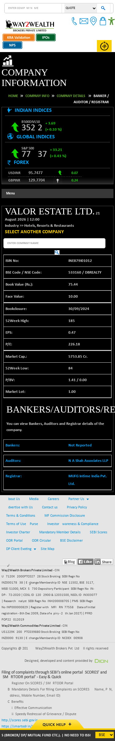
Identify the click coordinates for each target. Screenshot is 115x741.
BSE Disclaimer (71, 530)
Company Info (37, 85)
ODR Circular (41, 530)
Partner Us (76, 489)
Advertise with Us (19, 497)
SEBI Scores (98, 522)
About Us (13, 489)
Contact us (50, 497)
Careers (53, 489)
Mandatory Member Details (60, 522)
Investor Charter (18, 522)
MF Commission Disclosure (64, 505)
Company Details (71, 85)
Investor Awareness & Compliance (72, 513)
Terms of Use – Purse (22, 513)
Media (34, 489)
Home (13, 85)
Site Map (47, 538)
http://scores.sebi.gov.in (20, 710)
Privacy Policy (77, 497)
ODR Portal (14, 530)
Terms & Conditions (20, 505)
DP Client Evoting (19, 538)
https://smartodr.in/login (20, 716)
